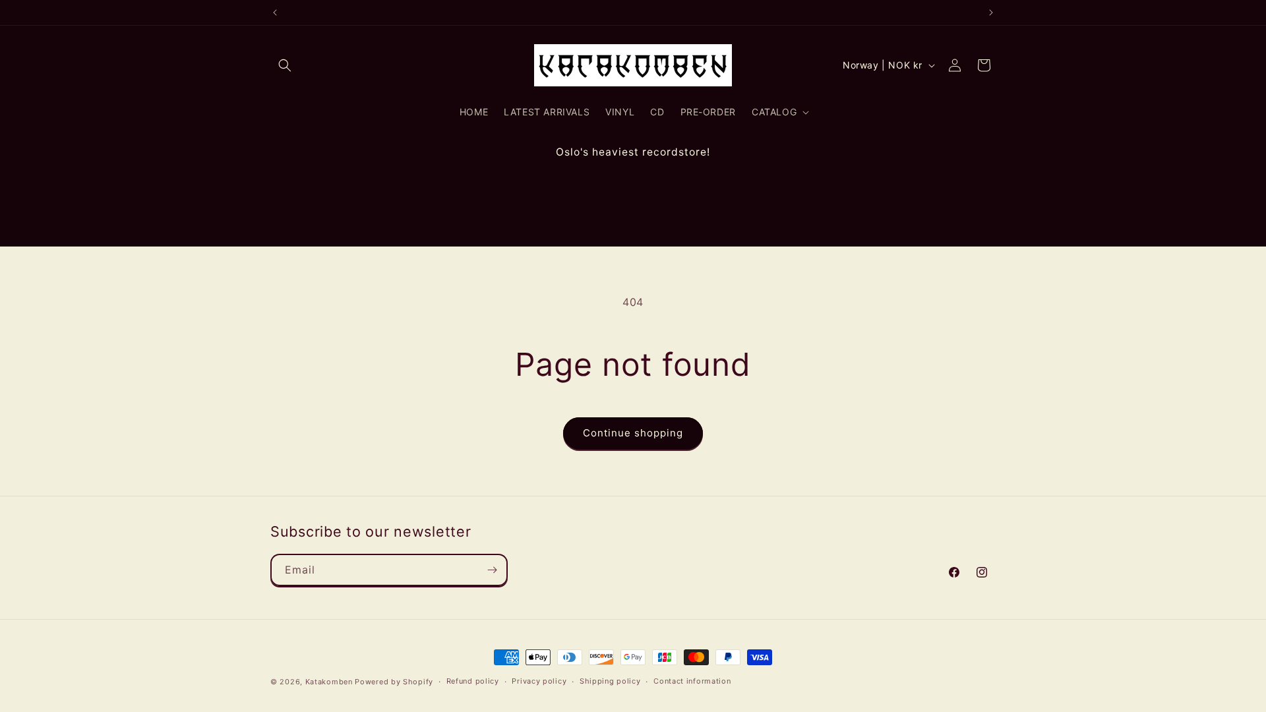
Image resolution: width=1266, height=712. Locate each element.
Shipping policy (610, 681)
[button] (284, 65)
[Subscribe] (491, 570)
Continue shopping (633, 433)
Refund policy (472, 681)
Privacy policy (539, 681)
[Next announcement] (991, 12)
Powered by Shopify (394, 681)
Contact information (692, 681)
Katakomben (329, 681)
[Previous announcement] (274, 12)
